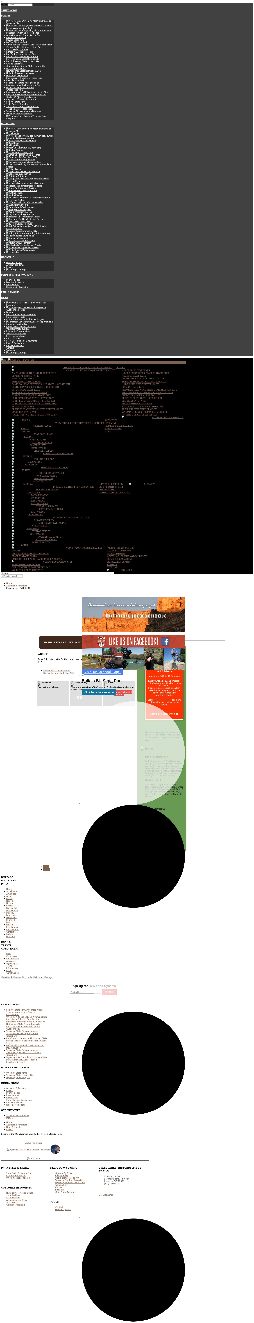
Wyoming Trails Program (167, 417)
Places (5, 15)
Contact (10, 348)
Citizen (58, 1187)
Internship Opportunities (18, 331)
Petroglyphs (37, 497)
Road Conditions (11, 955)
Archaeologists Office (16, 1200)
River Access (37, 511)
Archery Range (42, 425)
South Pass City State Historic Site (22, 106)
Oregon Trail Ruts (14, 90)
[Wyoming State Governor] (55, 1153)
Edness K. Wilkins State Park (19, 52)
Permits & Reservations (17, 274)
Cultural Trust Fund (15, 1205)
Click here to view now (99, 692)
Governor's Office (63, 1173)
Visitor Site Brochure (16, 333)
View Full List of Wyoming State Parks (87, 367)
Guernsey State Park (16, 68)
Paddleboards (39, 495)
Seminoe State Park (15, 102)
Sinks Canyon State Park (18, 104)
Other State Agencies (65, 1192)
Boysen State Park (15, 40)
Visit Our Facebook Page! (102, 672)
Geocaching (35, 461)
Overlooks (33, 492)
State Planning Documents (19, 1100)
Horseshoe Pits (42, 481)
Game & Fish (61, 1185)
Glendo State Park (15, 63)
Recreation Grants (15, 345)
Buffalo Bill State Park (16, 42)
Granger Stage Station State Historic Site (25, 66)
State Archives (13, 1195)
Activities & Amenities (11, 892)
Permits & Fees (13, 280)
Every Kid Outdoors (15, 336)
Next (46, 869)
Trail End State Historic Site (19, 109)
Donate (9, 312)
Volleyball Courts (49, 536)
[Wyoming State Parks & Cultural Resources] (28, 1149)
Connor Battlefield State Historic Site (24, 47)
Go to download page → (96, 633)
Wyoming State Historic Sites (20, 1075)
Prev (46, 866)
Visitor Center (41, 531)
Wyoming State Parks (16, 1073)
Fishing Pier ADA (44, 459)
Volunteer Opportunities (17, 329)
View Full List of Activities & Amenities (80, 423)
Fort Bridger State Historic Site (21, 54)
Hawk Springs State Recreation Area (23, 71)
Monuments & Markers (17, 324)
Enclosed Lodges (44, 450)
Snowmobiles (38, 525)
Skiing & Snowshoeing (52, 522)
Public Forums (13, 338)
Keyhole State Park (15, 80)
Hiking (26, 470)
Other (25, 545)
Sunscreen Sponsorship (57, 561)
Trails (26, 420)
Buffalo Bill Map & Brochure (56, 670)
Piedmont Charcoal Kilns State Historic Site (27, 92)
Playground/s (39, 503)
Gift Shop (31, 464)
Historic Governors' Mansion (20, 73)
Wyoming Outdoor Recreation (83, 547)
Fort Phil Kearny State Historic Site (22, 61)
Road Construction (12, 971)
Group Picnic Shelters (54, 467)
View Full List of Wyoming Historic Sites (91, 370)
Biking (26, 431)
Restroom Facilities (50, 509)
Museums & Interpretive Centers (73, 486)
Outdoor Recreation (16, 1175)
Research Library (47, 506)
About (9, 896)
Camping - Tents (42, 442)
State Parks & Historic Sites (19, 1173)
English (14, 576)
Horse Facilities (43, 478)
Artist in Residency (15, 265)
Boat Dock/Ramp (43, 434)
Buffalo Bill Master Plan (12, 909)
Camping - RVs (38, 445)
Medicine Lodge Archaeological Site (23, 85)
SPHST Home (9, 10)
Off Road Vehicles (47, 489)
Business (59, 1190)
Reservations (12, 284)
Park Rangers (10, 292)
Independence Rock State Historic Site (24, 78)
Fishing (27, 456)
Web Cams (11, 350)
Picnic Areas (37, 500)
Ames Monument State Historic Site (23, 35)
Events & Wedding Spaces (58, 453)
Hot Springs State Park (17, 75)
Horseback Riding (46, 475)
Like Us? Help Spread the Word (21, 314)
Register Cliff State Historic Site (21, 99)
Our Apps (149, 484)
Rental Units (12, 1097)
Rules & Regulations (15, 343)
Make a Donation (10, 935)
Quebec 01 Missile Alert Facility (21, 97)
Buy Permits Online (15, 282)
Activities (8, 123)
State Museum (13, 1197)
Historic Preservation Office (19, 1193)
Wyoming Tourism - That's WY (70, 1182)
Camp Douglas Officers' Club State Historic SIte (29, 44)
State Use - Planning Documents (21, 341)
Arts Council (12, 1202)
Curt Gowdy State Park (17, 49)
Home (9, 889)
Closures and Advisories (12, 959)
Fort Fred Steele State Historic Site (22, 59)
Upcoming (7, 257)
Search (4, 4)
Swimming (32, 528)
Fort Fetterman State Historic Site (22, 56)
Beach (25, 428)
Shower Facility (44, 520)
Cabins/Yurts (38, 439)
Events (9, 267)
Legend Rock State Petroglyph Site (22, 83)
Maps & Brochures (11, 914)
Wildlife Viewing (46, 539)
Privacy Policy (61, 1175)
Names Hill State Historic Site (20, 87)
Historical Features (52, 473)
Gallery (9, 898)
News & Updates (14, 262)
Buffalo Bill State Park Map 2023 (58, 673)
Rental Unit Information (17, 287)
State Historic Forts (15, 317)
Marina (28, 484)
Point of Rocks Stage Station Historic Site (26, 94)
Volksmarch (37, 534)
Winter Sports (41, 542)
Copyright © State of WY (67, 1178)
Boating (28, 436)
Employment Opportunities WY (21, 326)
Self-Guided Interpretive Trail (72, 517)
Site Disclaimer (106, 1195)
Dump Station (39, 448)
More (4, 297)
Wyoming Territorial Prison (19, 113)
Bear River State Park (16, 37)
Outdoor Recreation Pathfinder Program (25, 319)
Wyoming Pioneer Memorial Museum (24, 111)
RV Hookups (35, 514)
